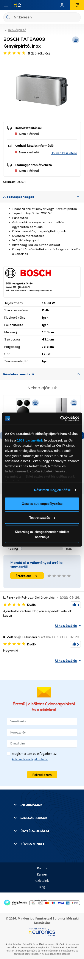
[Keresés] (76, 18)
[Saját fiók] (63, 5)
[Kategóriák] (5, 5)
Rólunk (42, 868)
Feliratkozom (42, 774)
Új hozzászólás (66, 625)
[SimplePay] (42, 902)
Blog (42, 887)
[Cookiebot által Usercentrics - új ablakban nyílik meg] (60, 418)
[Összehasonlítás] (35, 402)
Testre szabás (39, 517)
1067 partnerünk (30, 440)
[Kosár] (77, 5)
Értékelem (23, 576)
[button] (64, 153)
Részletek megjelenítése (52, 490)
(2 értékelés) (39, 53)
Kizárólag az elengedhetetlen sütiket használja (42, 534)
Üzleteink (42, 881)
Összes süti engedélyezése (42, 503)
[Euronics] (16, 5)
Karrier (42, 874)
